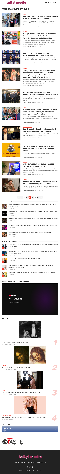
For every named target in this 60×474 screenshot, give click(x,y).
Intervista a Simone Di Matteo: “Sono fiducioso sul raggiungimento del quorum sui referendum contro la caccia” (31, 266)
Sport (24, 51)
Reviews (20, 462)
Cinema (24, 14)
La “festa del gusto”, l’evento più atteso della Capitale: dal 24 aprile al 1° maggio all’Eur (38, 148)
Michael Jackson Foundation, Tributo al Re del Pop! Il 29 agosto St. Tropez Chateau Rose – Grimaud (33, 212)
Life (25, 462)
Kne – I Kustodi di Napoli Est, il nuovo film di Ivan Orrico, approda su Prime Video (39, 130)
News (34, 462)
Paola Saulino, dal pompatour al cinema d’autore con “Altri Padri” (21, 392)
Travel (30, 462)
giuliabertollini (29, 26)
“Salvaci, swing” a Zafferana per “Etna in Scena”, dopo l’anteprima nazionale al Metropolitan (30, 233)
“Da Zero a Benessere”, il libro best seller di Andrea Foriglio (24, 258)
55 (33, 197)
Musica (25, 179)
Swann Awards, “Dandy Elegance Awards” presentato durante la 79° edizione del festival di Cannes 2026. (33, 245)
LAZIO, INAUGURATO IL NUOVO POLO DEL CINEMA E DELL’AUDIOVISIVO (38, 165)
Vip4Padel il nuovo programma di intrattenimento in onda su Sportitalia (38, 54)
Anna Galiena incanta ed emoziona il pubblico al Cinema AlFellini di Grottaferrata (40, 93)
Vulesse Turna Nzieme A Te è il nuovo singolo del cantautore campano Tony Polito (40, 183)
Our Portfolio (41, 462)
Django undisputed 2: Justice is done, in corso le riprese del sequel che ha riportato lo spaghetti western (32, 205)
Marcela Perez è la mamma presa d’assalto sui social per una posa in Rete (24, 417)
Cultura (25, 31)
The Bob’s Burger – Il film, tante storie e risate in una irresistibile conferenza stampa (32, 272)
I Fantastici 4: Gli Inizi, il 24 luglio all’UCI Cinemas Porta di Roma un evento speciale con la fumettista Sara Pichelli (33, 252)
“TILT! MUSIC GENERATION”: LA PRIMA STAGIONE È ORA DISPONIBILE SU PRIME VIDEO (33, 225)
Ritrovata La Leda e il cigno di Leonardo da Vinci (16, 367)
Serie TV (25, 107)
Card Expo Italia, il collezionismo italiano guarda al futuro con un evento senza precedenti (33, 218)
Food (24, 144)
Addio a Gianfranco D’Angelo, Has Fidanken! (15, 342)
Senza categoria (27, 126)
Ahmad (39, 471)
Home (15, 462)
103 (38, 197)
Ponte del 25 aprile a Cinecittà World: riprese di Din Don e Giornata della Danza (40, 18)
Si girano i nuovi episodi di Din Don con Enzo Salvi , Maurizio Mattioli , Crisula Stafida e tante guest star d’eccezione (40, 112)
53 (27, 197)
